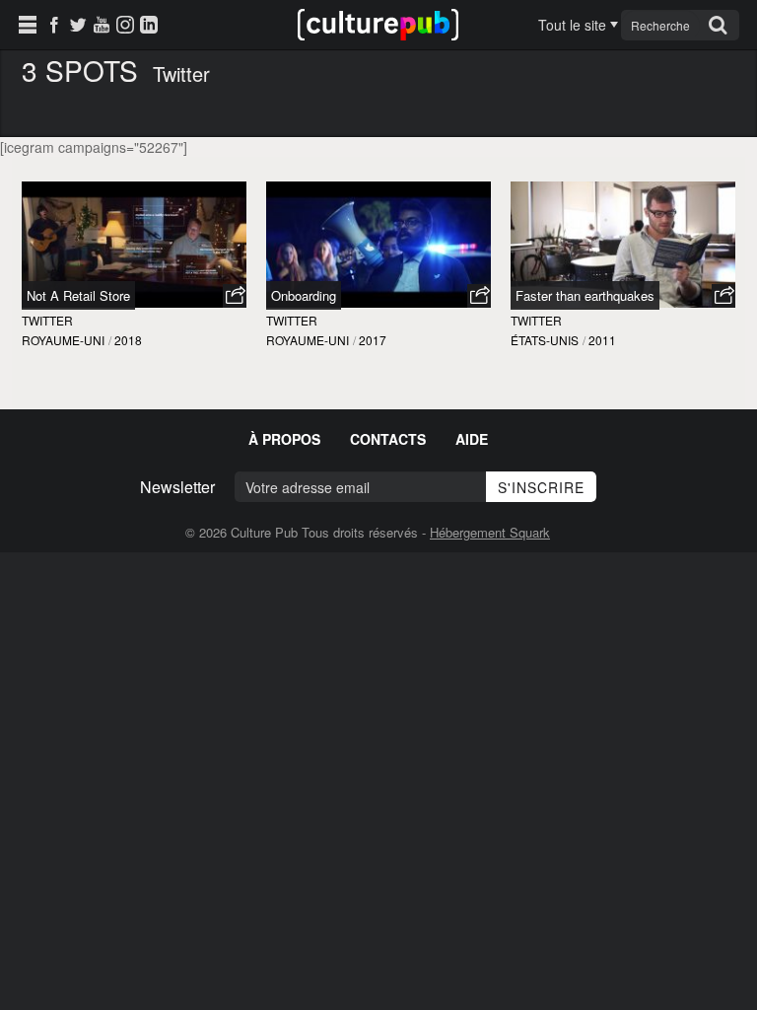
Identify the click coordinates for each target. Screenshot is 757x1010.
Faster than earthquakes (585, 295)
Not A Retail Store (78, 295)
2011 (602, 339)
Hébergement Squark (490, 532)
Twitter (47, 320)
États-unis (545, 339)
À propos (284, 439)
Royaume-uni (63, 339)
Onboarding (303, 295)
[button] (234, 296)
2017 (372, 339)
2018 (128, 339)
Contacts (388, 439)
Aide (471, 439)
